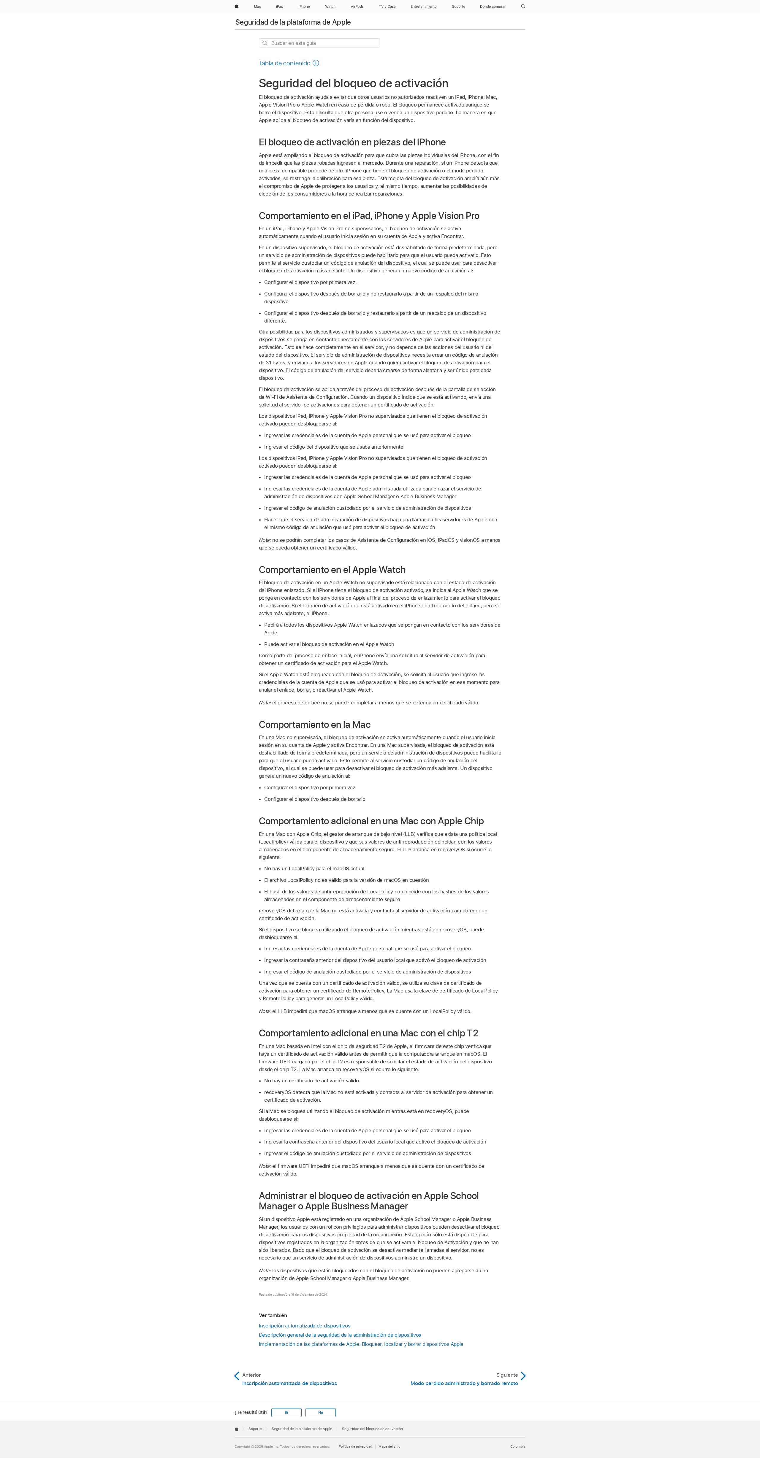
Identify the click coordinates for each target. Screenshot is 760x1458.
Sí (286, 1413)
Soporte (255, 1429)
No (320, 1413)
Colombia (517, 1446)
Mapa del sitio (389, 1446)
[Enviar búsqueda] (265, 43)
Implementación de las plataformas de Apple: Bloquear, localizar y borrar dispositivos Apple (361, 1344)
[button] (523, 6)
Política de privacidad (355, 1446)
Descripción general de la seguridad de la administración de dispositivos (340, 1335)
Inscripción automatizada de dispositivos (305, 1326)
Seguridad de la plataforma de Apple (293, 22)
